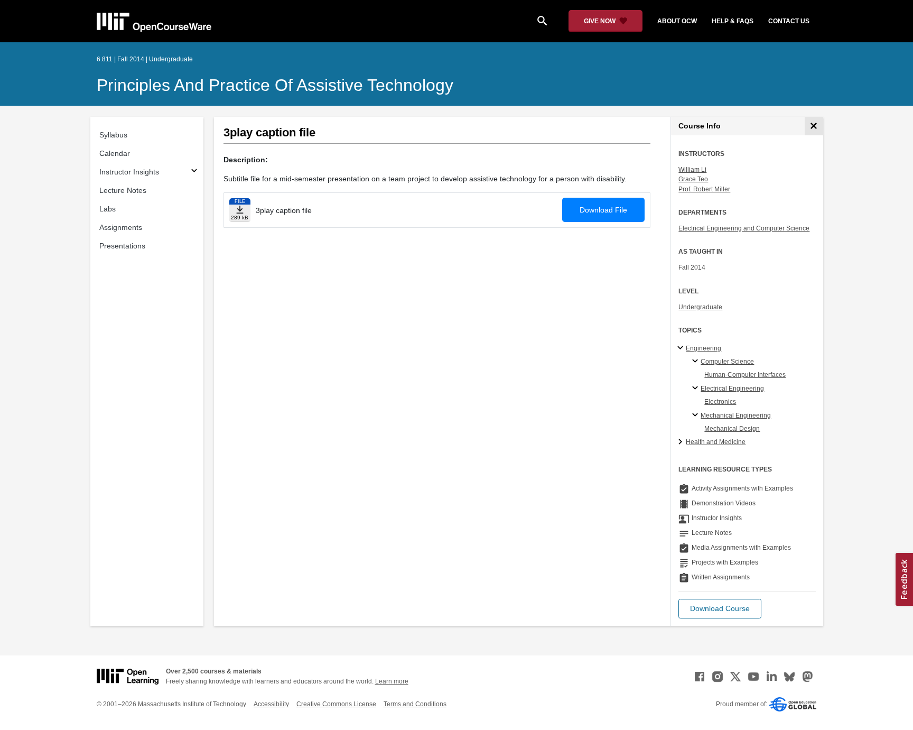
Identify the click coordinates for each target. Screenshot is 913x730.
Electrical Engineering (732, 388)
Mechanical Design (732, 428)
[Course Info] (814, 126)
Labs (107, 209)
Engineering (703, 348)
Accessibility (271, 704)
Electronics (720, 401)
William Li (692, 169)
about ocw (677, 21)
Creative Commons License (336, 704)
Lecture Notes (122, 190)
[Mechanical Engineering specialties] (697, 415)
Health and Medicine (716, 442)
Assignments (120, 227)
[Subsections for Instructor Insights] (194, 172)
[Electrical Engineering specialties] (697, 388)
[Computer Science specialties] (697, 361)
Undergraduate (700, 307)
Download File (603, 210)
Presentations (122, 246)
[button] (719, 608)
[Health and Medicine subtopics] (682, 442)
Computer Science (727, 361)
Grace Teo (693, 179)
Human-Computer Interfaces (745, 374)
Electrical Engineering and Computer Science (743, 228)
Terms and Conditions (415, 704)
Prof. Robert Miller (704, 189)
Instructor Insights (129, 172)
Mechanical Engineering (736, 415)
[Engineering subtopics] (682, 348)
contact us (788, 21)
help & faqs (732, 21)
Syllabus (113, 135)
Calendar (114, 153)
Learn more (391, 681)
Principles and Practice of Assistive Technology (275, 85)
